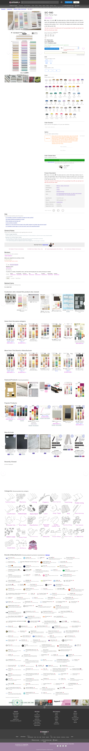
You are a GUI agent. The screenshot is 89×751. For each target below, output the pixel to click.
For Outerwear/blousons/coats (63, 193)
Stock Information (75, 717)
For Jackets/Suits (60, 194)
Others (75, 720)
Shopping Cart (37, 716)
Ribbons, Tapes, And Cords (20, 9)
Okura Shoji (16, 716)
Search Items (37, 714)
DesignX (15, 717)
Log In (76, 2)
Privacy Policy (71, 743)
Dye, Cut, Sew (75, 719)
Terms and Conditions (53, 743)
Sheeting (56, 722)
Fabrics (56, 713)
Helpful (8, 278)
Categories (9, 9)
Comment (12, 278)
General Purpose (60, 191)
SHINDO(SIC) (55, 32)
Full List (48, 555)
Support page (45, 244)
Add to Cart (64, 52)
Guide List (75, 713)
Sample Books (56, 723)
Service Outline (16, 713)
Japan (72, 736)
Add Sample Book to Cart (64, 160)
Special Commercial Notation (63, 743)
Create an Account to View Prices (51, 48)
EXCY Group (15, 714)
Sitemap (75, 722)
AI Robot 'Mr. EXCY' (37, 723)
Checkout (37, 717)
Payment (75, 714)
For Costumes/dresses (70, 194)
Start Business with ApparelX (15, 720)
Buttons (56, 714)
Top (37, 713)
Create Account (69, 2)
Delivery (75, 716)
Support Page (25, 744)
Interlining (56, 717)
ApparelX (3, 9)
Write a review (8, 259)
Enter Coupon (37, 722)
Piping (58, 187)
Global (17, 736)
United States (23, 736)
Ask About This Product (81, 54)
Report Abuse (18, 278)
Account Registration (37, 720)
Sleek (56, 720)
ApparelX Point (16, 719)
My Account (37, 719)
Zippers (56, 719)
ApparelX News (37, 725)
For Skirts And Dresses (76, 193)
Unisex (58, 189)
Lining (56, 716)
